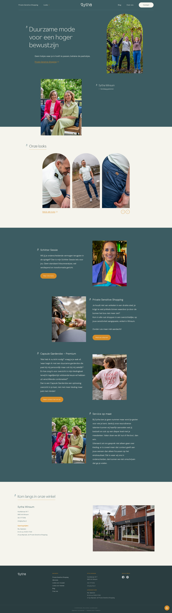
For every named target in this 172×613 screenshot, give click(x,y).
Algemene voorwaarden (78, 610)
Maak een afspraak (101, 337)
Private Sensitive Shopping (28, 5)
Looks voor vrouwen (58, 583)
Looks (46, 5)
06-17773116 (22, 518)
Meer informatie (48, 276)
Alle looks (55, 580)
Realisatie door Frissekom (93, 610)
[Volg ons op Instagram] (127, 577)
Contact (146, 5)
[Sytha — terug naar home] (22, 574)
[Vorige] (123, 212)
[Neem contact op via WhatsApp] (166, 607)
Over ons (130, 5)
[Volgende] (128, 212)
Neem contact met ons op (51, 399)
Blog (119, 5)
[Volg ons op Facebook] (123, 577)
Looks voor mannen (58, 586)
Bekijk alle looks (48, 212)
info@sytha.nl (22, 521)
